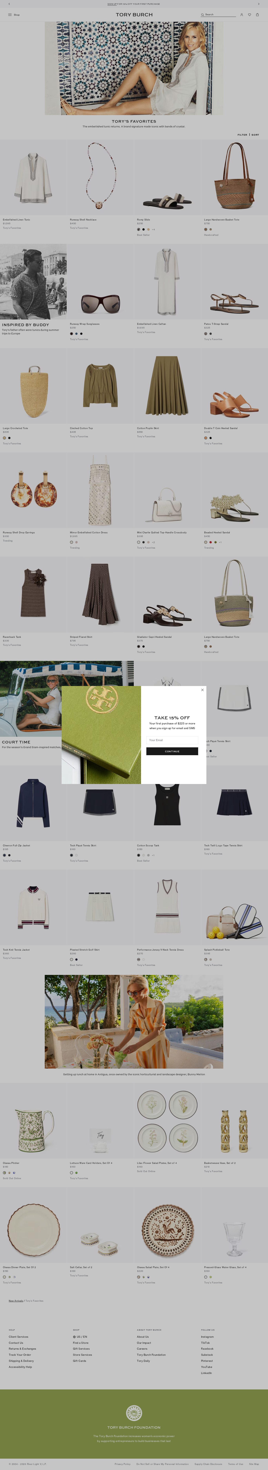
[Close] (202, 690)
